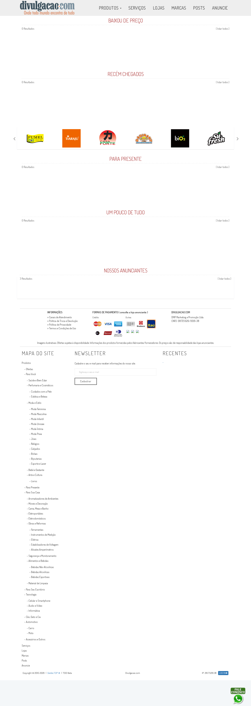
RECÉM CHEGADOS (125, 74)
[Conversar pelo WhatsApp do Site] (238, 696)
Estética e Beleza (39, 396)
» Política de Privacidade (59, 324)
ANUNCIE (220, 8)
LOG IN (222, 673)
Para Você (31, 374)
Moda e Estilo (34, 402)
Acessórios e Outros (35, 639)
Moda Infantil (37, 419)
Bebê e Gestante (36, 469)
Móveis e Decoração (38, 503)
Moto (30, 633)
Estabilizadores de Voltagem (44, 544)
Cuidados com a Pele (41, 391)
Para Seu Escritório (35, 589)
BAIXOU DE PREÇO (125, 20)
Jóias (33, 438)
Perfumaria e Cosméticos (40, 385)
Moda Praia (36, 433)
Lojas (24, 650)
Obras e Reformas (37, 523)
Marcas (25, 655)
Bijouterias (36, 458)
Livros (34, 481)
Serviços (26, 645)
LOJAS (158, 8)
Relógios (35, 443)
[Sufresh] (216, 138)
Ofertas (29, 369)
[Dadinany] (144, 138)
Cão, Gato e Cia (33, 616)
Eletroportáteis (35, 513)
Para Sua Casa (33, 492)
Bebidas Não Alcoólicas (42, 567)
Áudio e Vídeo (35, 605)
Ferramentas (37, 529)
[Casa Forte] (107, 138)
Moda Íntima (37, 428)
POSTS (199, 8)
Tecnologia (31, 594)
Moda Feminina (38, 409)
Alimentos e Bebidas (38, 560)
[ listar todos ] (222, 28)
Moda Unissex (37, 423)
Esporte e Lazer (38, 463)
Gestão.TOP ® (53, 672)
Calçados (35, 448)
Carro (31, 628)
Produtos (26, 362)
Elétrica (34, 539)
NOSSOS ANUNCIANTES (125, 270)
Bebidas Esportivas (40, 577)
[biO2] (180, 138)
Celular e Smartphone (39, 600)
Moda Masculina (38, 414)
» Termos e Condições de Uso (61, 328)
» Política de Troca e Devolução (62, 320)
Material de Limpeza (38, 583)
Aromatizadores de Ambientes (43, 498)
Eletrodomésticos (37, 518)
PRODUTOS (109, 8)
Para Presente (32, 487)
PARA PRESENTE (125, 158)
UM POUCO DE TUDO (125, 212)
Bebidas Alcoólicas (40, 572)
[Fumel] (35, 138)
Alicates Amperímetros (42, 549)
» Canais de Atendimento (59, 317)
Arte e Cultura (35, 474)
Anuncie (26, 665)
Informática (34, 610)
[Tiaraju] (71, 138)
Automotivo (32, 621)
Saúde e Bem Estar (37, 380)
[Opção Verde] (232, 288)
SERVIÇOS (137, 8)
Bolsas (34, 453)
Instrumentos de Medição (43, 534)
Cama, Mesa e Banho (38, 508)
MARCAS (178, 8)
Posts (24, 660)
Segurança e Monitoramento (42, 555)
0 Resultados (28, 28)
